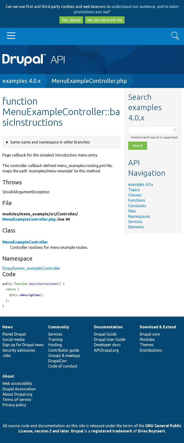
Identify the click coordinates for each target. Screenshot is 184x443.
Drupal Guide (105, 334)
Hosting (55, 345)
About (8, 376)
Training (55, 339)
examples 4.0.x (21, 81)
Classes (134, 195)
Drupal (77, 431)
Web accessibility (17, 383)
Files (132, 211)
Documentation (108, 327)
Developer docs (107, 345)
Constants (137, 206)
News (7, 327)
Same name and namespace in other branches (50, 142)
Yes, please (71, 20)
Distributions (151, 350)
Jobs (6, 355)
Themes (147, 345)
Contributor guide (63, 350)
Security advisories (18, 350)
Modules (147, 339)
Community (58, 327)
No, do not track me (104, 20)
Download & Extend (158, 327)
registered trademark (111, 431)
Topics (134, 189)
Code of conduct (62, 366)
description (30, 295)
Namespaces (139, 216)
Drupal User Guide (109, 339)
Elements (136, 227)
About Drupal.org (17, 394)
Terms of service (16, 399)
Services (135, 221)
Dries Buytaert (151, 431)
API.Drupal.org (106, 350)
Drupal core (150, 334)
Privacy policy (14, 405)
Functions (136, 200)
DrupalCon (57, 361)
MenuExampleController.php (89, 81)
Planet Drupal (14, 334)
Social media (13, 339)
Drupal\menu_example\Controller (31, 268)
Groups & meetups (64, 355)
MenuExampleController (25, 242)
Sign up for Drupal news (23, 345)
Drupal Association (19, 389)
